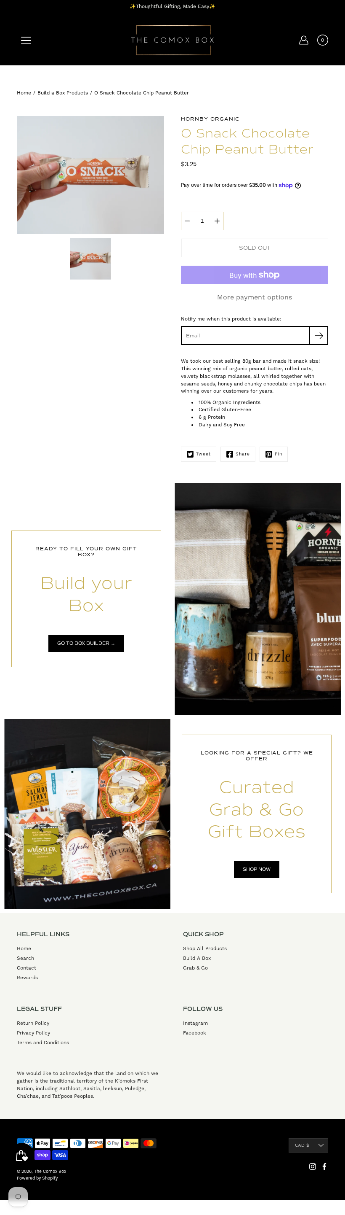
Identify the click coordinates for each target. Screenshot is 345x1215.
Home (24, 93)
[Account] (303, 40)
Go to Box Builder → (86, 643)
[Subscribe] (318, 335)
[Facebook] (324, 1166)
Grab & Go (195, 968)
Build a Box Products (62, 93)
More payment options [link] (254, 297)
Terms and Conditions (43, 1042)
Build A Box (197, 958)
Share (243, 454)
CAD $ (302, 1145)
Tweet (203, 454)
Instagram (195, 1023)
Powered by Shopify (37, 1178)
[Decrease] (187, 221)
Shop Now (257, 869)
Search (25, 958)
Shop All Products (205, 948)
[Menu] (26, 40)
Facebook (194, 1033)
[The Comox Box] (172, 40)
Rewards (27, 978)
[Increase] (217, 221)
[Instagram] (312, 1166)
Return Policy (33, 1023)
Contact (26, 968)
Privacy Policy (33, 1033)
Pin (278, 454)
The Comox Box (50, 1171)
